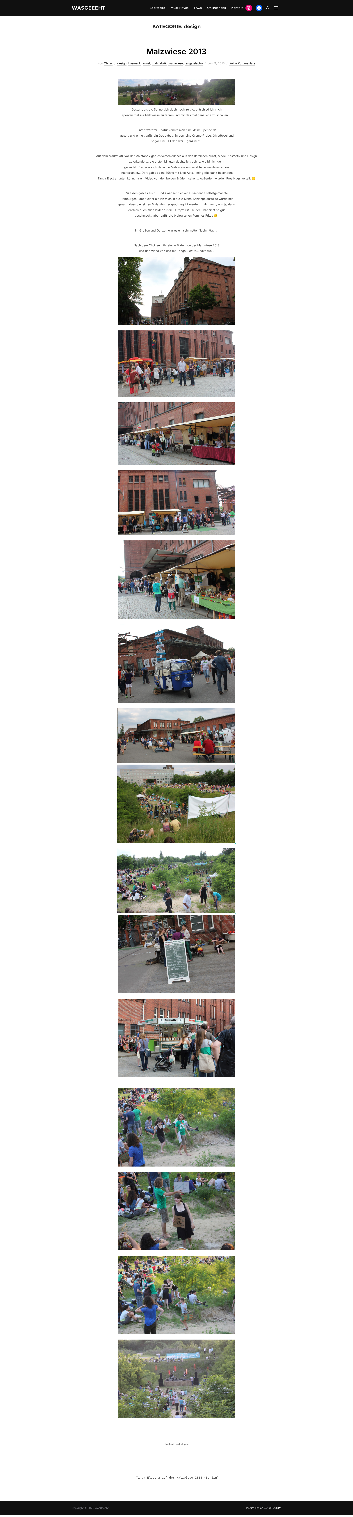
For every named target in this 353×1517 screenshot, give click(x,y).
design (121, 63)
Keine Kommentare (242, 63)
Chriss (108, 63)
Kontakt (237, 8)
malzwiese (175, 63)
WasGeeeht (88, 8)
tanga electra (194, 63)
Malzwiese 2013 (176, 51)
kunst (146, 63)
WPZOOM (275, 1507)
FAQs (198, 8)
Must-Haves (179, 8)
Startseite (157, 8)
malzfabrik (159, 63)
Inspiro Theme (254, 1507)
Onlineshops (216, 8)
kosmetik (134, 63)
